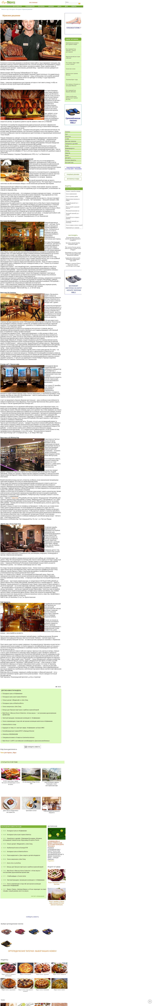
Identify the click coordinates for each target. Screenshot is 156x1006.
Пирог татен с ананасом (59, 974)
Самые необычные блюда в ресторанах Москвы (72, 98)
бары (14, 752)
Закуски (67, 153)
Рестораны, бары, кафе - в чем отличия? (73, 63)
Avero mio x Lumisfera (12, 863)
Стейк (67, 139)
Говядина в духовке (71, 143)
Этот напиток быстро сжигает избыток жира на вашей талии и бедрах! (73, 248)
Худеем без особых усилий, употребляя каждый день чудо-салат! (72, 259)
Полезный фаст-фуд (72, 79)
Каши (67, 155)
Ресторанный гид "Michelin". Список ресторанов (71, 50)
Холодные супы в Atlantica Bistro (13, 703)
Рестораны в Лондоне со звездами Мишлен (73, 84)
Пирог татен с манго (59, 989)
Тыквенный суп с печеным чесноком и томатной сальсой (73, 228)
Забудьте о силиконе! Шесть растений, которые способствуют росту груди (72, 265)
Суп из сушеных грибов (72, 196)
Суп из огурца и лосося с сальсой (74, 225)
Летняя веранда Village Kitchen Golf (31, 782)
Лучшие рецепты (70, 160)
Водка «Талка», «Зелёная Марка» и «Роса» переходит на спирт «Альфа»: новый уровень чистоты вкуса (24, 890)
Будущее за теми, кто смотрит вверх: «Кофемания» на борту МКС (23, 728)
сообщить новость (32, 917)
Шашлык (68, 136)
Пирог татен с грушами (42, 974)
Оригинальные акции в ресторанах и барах (72, 43)
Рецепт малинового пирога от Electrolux (56, 883)
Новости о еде (4, 9)
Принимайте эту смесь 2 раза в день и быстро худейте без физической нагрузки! (73, 254)
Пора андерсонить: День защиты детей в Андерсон (21, 855)
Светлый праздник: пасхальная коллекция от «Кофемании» (21, 718)
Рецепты (73, 6)
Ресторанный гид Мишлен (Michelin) (71, 91)
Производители (29, 6)
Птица (67, 150)
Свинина (77, 188)
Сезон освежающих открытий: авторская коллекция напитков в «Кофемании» (28, 721)
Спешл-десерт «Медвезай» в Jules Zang (15, 700)
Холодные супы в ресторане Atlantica (15, 697)
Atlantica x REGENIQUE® (10, 734)
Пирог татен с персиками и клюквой (25, 990)
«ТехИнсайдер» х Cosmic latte (14, 876)
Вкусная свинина (70, 141)
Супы (67, 188)
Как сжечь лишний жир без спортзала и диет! (73, 243)
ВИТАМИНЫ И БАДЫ (73, 179)
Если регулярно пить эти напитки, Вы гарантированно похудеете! (73, 239)
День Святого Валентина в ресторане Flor (10, 811)
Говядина (71, 188)
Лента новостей (17, 6)
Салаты (67, 132)
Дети (66, 6)
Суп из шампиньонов (71, 193)
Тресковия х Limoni (31, 810)
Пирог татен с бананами (42, 989)
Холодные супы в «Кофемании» (13, 693)
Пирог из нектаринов (25, 974)
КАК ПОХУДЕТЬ (73, 235)
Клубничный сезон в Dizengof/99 (15, 847)
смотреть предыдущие (37, 896)
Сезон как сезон (70, 69)
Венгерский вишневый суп (72, 210)
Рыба (67, 146)
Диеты (59, 6)
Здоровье (51, 6)
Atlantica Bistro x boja (9, 724)
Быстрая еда (69, 162)
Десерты (68, 158)
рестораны (8, 752)
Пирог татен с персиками (8, 989)
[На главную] (8, 5)
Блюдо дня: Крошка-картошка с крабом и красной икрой (21, 710)
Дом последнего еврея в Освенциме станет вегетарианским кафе (52, 784)
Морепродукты (69, 148)
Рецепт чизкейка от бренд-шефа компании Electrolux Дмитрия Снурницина (56, 903)
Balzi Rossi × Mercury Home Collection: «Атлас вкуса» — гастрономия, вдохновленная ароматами (29, 713)
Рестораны (41, 6)
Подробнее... (51, 861)
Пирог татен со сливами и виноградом (9, 975)
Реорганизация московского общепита (52, 811)
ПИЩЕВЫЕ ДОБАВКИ (73, 174)
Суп (66, 134)
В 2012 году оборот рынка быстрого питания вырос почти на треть (11, 782)
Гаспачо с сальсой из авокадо (73, 191)
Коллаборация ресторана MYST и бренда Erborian (18, 731)
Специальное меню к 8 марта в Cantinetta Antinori (18, 737)
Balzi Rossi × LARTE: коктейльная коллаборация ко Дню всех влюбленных (26, 741)
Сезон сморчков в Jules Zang (12, 706)
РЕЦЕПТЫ (68, 186)
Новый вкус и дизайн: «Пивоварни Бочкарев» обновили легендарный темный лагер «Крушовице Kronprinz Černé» (22, 839)
